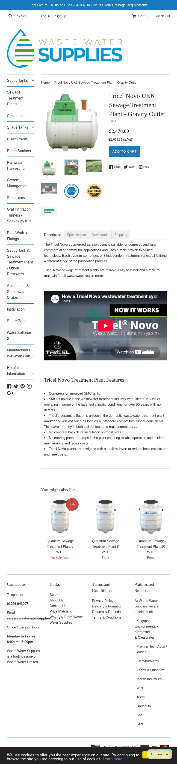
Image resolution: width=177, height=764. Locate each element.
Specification (76, 234)
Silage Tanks (20, 127)
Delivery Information (107, 606)
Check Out (162, 16)
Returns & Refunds (106, 612)
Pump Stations (20, 151)
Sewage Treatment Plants (20, 98)
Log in (45, 16)
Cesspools (15, 116)
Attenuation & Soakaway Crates (18, 291)
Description (52, 234)
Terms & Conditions (106, 617)
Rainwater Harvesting (16, 165)
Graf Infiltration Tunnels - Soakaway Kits (19, 215)
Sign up (60, 16)
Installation (16, 309)
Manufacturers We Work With (20, 353)
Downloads (100, 234)
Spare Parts (16, 321)
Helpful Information (20, 371)
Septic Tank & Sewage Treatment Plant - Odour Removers (20, 262)
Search (55, 595)
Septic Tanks (20, 80)
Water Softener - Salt (20, 336)
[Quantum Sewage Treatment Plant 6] (60, 516)
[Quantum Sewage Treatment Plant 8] (105, 516)
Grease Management (17, 183)
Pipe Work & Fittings (20, 236)
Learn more (112, 758)
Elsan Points (17, 139)
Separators (20, 198)
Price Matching (61, 611)
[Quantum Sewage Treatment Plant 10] (151, 516)
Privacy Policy (103, 601)
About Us (57, 600)
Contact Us (58, 606)
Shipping (120, 234)
